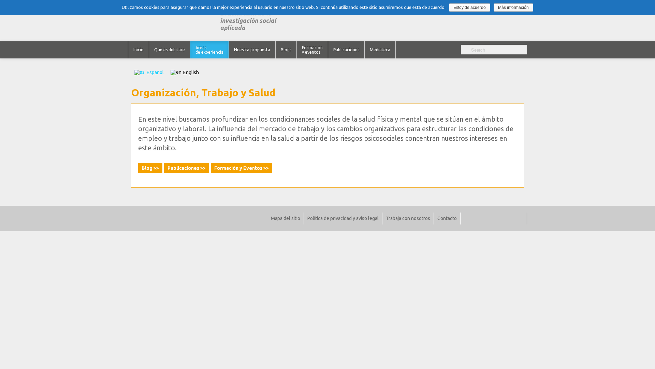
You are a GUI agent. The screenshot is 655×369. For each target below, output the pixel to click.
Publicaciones (346, 49)
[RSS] (519, 218)
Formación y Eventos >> (241, 168)
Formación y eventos (312, 49)
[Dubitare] (174, 20)
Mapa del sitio (285, 218)
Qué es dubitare (169, 49)
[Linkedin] (489, 218)
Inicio (138, 49)
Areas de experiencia (209, 49)
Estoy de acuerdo (469, 7)
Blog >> (150, 168)
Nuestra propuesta (252, 49)
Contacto (447, 218)
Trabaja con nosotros (408, 218)
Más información (513, 7)
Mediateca (380, 49)
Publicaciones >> (187, 168)
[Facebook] (479, 218)
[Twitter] (469, 218)
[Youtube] (509, 218)
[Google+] (499, 218)
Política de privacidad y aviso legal (343, 218)
